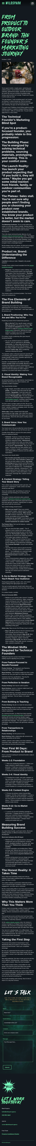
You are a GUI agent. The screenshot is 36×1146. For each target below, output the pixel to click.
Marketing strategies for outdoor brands (19, 499)
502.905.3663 (6, 1115)
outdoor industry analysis (12, 922)
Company (5, 1028)
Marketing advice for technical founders (13, 715)
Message (5, 1039)
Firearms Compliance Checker (10, 1134)
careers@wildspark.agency (9, 1124)
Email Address (7, 1018)
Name (4, 1008)
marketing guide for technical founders (12, 236)
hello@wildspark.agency (9, 1111)
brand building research (11, 399)
